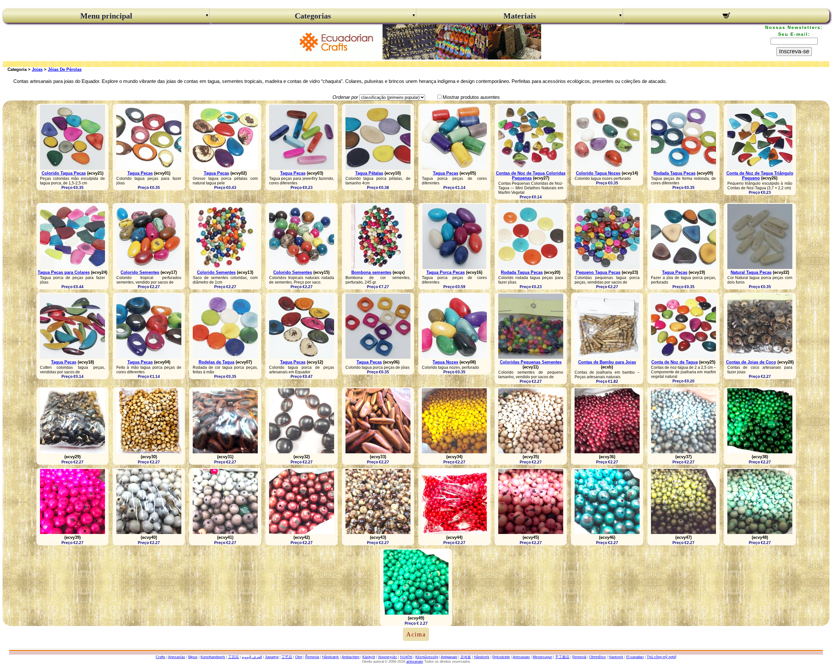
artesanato (414, 661)
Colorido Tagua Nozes (598, 173)
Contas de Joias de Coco (751, 362)
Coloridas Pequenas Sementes (531, 362)
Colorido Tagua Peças (64, 173)
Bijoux (193, 657)
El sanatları (635, 657)
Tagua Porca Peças (445, 272)
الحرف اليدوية (252, 657)
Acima (416, 634)
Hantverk (616, 657)
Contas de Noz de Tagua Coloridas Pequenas (531, 175)
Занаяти (272, 657)
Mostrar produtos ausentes (471, 97)
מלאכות (406, 657)
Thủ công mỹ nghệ (661, 657)
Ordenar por (345, 97)
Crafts (160, 657)
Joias (37, 69)
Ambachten (350, 657)
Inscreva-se (794, 51)
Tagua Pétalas (369, 173)
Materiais (519, 16)
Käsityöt (368, 657)
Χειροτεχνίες (387, 657)
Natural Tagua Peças (751, 272)
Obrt (298, 657)
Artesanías (176, 657)
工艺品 (286, 657)
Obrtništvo (597, 657)
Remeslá (579, 657)
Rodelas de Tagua (216, 362)
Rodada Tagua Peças (675, 173)
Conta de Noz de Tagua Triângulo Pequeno (759, 175)
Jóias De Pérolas (65, 69)
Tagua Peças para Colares (64, 272)
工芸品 (233, 657)
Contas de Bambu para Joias (607, 362)
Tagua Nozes (445, 362)
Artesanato (521, 657)
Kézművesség (426, 657)
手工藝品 (562, 657)
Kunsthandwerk (213, 657)
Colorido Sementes (140, 272)
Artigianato (449, 657)
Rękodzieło (501, 657)
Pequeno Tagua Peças (598, 272)
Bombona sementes (371, 272)
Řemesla (312, 657)
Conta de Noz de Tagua (674, 362)
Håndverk (481, 657)
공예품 (465, 657)
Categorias (313, 16)
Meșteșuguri (542, 657)
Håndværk (330, 657)
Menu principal (106, 16)
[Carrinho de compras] (726, 16)
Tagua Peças (140, 173)
